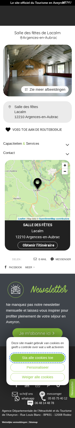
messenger (63, 259)
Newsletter (72, 388)
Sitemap (33, 422)
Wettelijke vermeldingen (14, 422)
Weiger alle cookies (37, 377)
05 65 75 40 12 (57, 398)
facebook (15, 267)
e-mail (42, 259)
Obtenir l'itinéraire (38, 245)
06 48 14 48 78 (44, 403)
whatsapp (28, 398)
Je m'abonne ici (35, 333)
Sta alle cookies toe (37, 358)
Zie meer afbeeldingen (47, 90)
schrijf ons (26, 393)
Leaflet (21, 218)
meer (29, 267)
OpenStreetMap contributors (54, 218)
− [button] (65, 171)
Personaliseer (38, 367)
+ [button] (65, 165)
